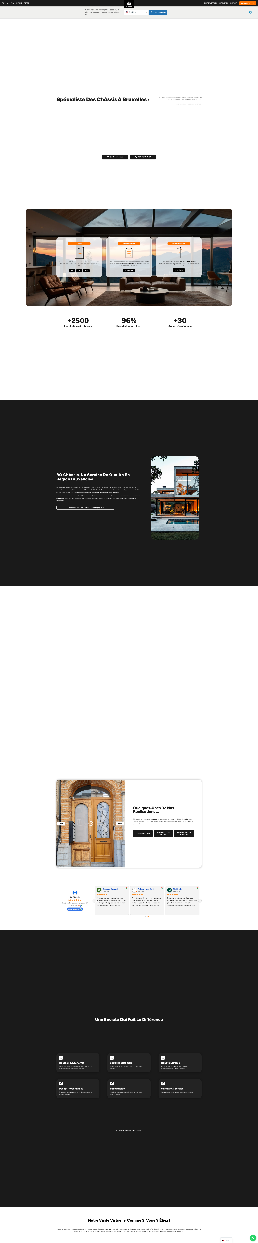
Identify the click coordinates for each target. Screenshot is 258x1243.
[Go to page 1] (147, 916)
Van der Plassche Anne (147, 889)
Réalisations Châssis (143, 833)
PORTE (26, 3)
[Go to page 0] (145, 916)
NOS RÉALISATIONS (210, 3)
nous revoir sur (74, 909)
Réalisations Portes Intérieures (184, 833)
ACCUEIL (10, 3)
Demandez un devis (247, 3)
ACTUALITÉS (223, 3)
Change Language (158, 12)
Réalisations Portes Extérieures (163, 833)
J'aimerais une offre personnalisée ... (130, 1130)
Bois (72, 270)
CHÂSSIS (19, 3)
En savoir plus (129, 270)
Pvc (86, 270)
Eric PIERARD (178, 889)
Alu (79, 270)
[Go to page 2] (148, 916)
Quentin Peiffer (109, 889)
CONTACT (233, 3)
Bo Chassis (75, 897)
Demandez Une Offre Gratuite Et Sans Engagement (86, 507)
